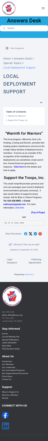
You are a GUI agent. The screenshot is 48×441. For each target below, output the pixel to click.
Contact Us (6, 379)
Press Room (7, 376)
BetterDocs (29, 274)
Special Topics (12, 63)
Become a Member (10, 395)
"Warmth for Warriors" (17, 116)
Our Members (8, 364)
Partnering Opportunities (35, 261)
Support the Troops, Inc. (18, 120)
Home (7, 58)
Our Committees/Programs (13, 370)
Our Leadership (8, 367)
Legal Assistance (12, 261)
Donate (5, 398)
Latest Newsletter (9, 343)
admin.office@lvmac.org (12, 315)
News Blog (6, 346)
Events (5, 334)
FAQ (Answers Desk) (11, 349)
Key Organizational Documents (15, 373)
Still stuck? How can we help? (26, 244)
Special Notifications (10, 340)
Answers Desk (23, 58)
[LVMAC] (9, 8)
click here (19, 208)
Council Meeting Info (10, 337)
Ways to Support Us (10, 392)
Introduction (7, 361)
